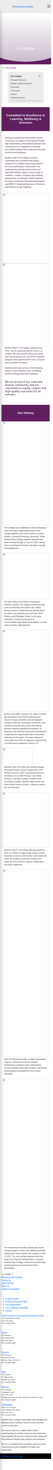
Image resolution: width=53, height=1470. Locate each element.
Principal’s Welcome (18, 80)
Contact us (6, 1280)
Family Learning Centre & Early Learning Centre (22, 1315)
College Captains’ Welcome (21, 83)
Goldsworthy (6, 1405)
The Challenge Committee (16, 1308)
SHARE (9, 1274)
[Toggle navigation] (48, 6)
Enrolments (14, 87)
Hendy (4, 1333)
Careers (13, 94)
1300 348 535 (7, 1283)
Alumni (8, 1311)
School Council (12, 1298)
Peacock (5, 1352)
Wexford (5, 1387)
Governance (15, 91)
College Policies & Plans (16, 1301)
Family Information (17, 98)
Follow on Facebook (10, 1289)
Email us (5, 1286)
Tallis (3, 1372)
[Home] (3, 68)
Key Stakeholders (13, 1304)
